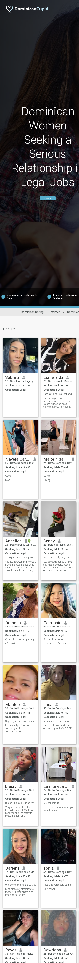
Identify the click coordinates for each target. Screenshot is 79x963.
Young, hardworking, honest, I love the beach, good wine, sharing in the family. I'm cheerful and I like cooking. (20, 566)
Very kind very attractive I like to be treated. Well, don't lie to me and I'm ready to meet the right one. (20, 811)
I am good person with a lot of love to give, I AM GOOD (57, 727)
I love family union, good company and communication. (18, 728)
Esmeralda (53, 377)
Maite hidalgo (56, 459)
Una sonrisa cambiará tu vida (20, 884)
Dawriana (52, 950)
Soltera (47, 475)
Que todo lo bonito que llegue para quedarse (20, 639)
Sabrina (12, 377)
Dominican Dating (32, 312)
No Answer (49, 889)
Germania (52, 622)
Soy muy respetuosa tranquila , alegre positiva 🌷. (20, 721)
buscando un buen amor (56, 721)
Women (55, 312)
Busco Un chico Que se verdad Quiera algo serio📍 (20, 803)
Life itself (10, 643)
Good (8, 475)
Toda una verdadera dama (57, 884)
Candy (49, 541)
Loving (46, 480)
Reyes (11, 950)
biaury (11, 786)
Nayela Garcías (18, 459)
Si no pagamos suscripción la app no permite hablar (20, 557)
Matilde (12, 704)
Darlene (12, 868)
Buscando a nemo (53, 639)
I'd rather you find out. (55, 643)
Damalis (13, 622)
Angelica (13, 541)
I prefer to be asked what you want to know (58, 809)
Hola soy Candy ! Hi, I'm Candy (58, 557)
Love (7, 480)
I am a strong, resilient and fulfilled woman (58, 394)
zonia (48, 868)
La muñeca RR (56, 786)
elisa (47, 704)
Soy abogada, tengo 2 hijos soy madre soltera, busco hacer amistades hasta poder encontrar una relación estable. (58, 566)
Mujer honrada (51, 803)
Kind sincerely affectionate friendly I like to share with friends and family (19, 892)
